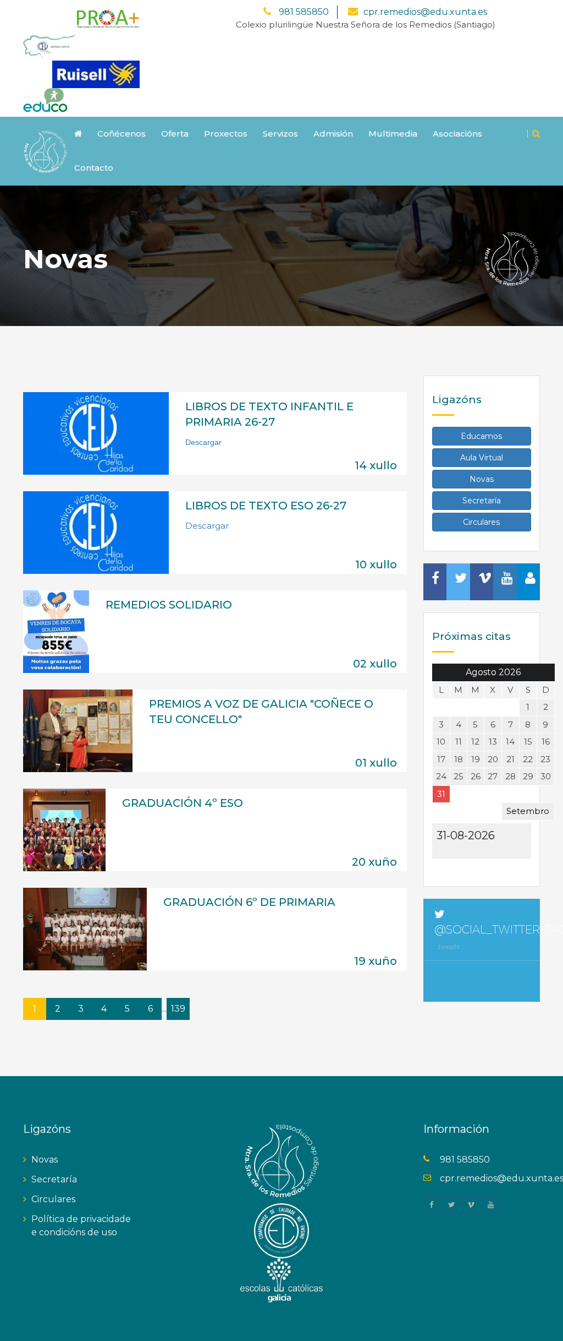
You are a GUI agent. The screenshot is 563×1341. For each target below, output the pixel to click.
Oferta (175, 133)
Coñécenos (121, 133)
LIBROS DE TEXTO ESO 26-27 (265, 505)
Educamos (481, 436)
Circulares (481, 522)
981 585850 (303, 12)
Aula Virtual (481, 458)
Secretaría (481, 501)
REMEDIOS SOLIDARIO (169, 604)
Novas (482, 479)
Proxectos (225, 133)
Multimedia (392, 133)
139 (178, 1008)
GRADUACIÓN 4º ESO (182, 803)
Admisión (333, 133)
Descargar (207, 525)
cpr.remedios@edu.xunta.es (425, 12)
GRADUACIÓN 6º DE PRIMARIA (249, 902)
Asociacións (457, 133)
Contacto (93, 167)
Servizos (280, 133)
